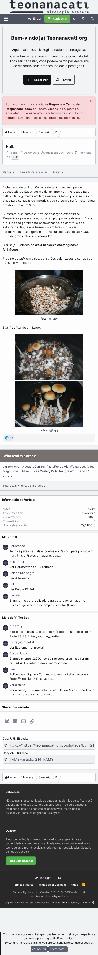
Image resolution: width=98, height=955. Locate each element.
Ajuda (74, 884)
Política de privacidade (52, 884)
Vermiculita (23, 263)
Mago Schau (11, 471)
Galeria (58, 172)
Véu (12, 669)
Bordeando (17, 546)
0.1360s (62, 902)
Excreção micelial (22, 642)
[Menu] (6, 18)
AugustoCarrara (33, 466)
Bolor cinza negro (22, 573)
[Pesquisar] (92, 18)
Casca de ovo (19, 653)
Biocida (15, 595)
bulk (15, 157)
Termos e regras (23, 884)
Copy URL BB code (15, 738)
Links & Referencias (34, 172)
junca (90, 466)
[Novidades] (83, 18)
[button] (93, 902)
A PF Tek (16, 626)
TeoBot (13, 152)
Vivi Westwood (74, 466)
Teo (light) (45, 878)
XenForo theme (45, 896)
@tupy (53, 318)
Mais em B (9, 537)
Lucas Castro (40, 471)
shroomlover (12, 466)
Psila (54, 471)
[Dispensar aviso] (91, 101)
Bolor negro (18, 561)
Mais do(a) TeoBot (15, 617)
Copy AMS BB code (15, 753)
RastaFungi (54, 466)
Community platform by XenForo (49, 892)
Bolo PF (15, 584)
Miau (25, 471)
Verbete (8, 172)
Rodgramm (66, 471)
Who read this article (20, 456)
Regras (54, 104)
